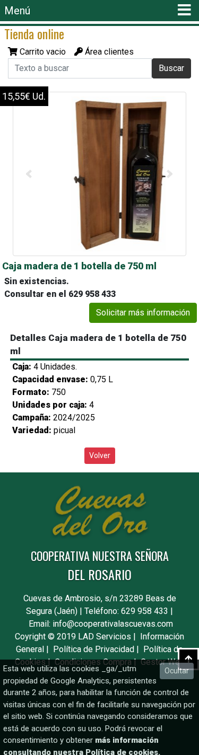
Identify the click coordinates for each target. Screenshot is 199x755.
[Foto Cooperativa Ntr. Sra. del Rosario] (100, 173)
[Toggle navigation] (184, 10)
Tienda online (34, 33)
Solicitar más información (143, 313)
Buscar (171, 68)
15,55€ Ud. (24, 96)
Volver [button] (99, 455)
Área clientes (108, 52)
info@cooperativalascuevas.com (113, 624)
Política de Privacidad (93, 649)
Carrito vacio (43, 52)
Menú (17, 10)
